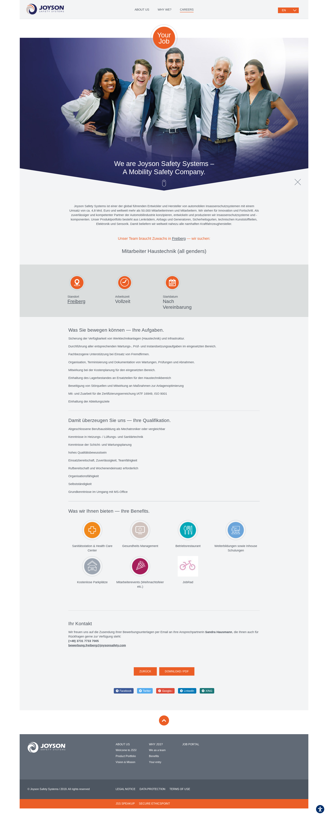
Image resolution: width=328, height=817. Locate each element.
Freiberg (179, 238)
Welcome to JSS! (126, 750)
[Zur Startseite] (46, 747)
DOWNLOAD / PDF (177, 671)
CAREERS (187, 9)
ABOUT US (142, 9)
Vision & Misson (125, 762)
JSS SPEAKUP (125, 803)
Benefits (154, 756)
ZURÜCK (145, 671)
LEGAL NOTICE (125, 789)
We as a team (157, 750)
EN (284, 10)
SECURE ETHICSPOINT (154, 803)
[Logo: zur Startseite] (45, 9)
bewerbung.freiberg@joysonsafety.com (97, 645)
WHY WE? (164, 9)
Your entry (155, 762)
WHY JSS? (156, 744)
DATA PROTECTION (152, 789)
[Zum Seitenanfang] (164, 720)
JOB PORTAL (190, 744)
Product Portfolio (126, 756)
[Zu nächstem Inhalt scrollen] (164, 183)
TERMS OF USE (179, 789)
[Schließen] (298, 182)
